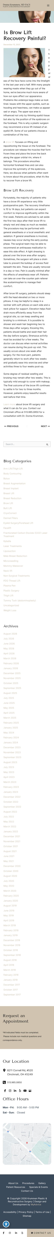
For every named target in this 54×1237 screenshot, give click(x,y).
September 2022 (12, 806)
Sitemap (27, 1215)
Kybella (7, 541)
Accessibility (9, 1212)
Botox (6, 478)
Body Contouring (12, 473)
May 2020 (8, 885)
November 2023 (12, 752)
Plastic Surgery (11, 590)
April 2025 (9, 712)
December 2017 (11, 984)
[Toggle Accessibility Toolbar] (6, 1224)
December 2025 (11, 673)
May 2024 (8, 732)
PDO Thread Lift (11, 580)
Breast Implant (11, 488)
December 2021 (11, 836)
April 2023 (9, 777)
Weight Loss (9, 610)
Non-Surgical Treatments (16, 575)
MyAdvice (36, 1204)
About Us (13, 1183)
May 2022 (8, 821)
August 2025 (10, 693)
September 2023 (12, 757)
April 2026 (9, 653)
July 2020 (8, 881)
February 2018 (10, 974)
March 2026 (9, 658)
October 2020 (10, 871)
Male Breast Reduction (15, 556)
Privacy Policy (26, 1212)
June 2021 (8, 856)
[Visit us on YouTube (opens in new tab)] (25, 1090)
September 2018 (12, 955)
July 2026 (8, 638)
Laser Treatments (12, 546)
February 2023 (11, 787)
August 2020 (10, 876)
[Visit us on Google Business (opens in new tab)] (30, 1090)
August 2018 (10, 960)
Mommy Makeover (13, 565)
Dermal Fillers (10, 518)
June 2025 (9, 703)
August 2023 (10, 762)
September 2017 (12, 994)
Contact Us (27, 1190)
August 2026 (10, 633)
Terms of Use (42, 1212)
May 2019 (8, 915)
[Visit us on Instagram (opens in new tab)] (10, 1090)
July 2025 (8, 698)
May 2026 (8, 648)
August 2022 (10, 811)
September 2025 (12, 688)
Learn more (9, 404)
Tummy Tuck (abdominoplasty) (19, 600)
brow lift (10, 142)
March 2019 (9, 925)
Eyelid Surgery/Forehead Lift (18, 523)
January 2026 (10, 668)
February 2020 (11, 895)
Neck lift (7, 570)
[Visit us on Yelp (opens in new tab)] (20, 1090)
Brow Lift (8, 503)
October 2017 (10, 989)
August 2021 (10, 851)
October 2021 (10, 846)
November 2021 (11, 841)
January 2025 (10, 727)
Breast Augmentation (14, 483)
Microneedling (10, 561)
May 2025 (8, 707)
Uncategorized (11, 605)
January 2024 (10, 742)
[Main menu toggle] (48, 5)
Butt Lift (7, 508)
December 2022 (11, 796)
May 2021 (8, 861)
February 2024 (11, 737)
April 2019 (8, 920)
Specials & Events (38, 1187)
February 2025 (11, 722)
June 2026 (9, 643)
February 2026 (11, 663)
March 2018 (9, 970)
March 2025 (9, 717)
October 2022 (10, 801)
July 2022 (8, 816)
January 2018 (10, 979)
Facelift (7, 528)
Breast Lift (8, 493)
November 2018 (11, 945)
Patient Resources (15, 1187)
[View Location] (5, 1070)
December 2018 (11, 940)
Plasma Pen (9, 585)
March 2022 (9, 826)
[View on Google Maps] (27, 1143)
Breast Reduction (12, 498)
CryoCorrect (10, 513)
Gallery (42, 1183)
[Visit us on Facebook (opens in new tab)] (5, 1090)
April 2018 (8, 965)
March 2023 (9, 782)
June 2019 (8, 910)
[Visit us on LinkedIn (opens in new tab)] (15, 1090)
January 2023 (10, 792)
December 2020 (11, 866)
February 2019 (10, 930)
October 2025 (10, 683)
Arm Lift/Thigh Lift (13, 468)
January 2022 (10, 831)
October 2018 (10, 950)
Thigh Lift (8, 595)
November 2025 (12, 678)
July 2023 (8, 767)
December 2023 (11, 747)
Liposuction (9, 551)
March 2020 (9, 890)
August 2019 (10, 905)
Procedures (28, 1183)
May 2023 (8, 772)
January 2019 (10, 935)
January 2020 (10, 900)
